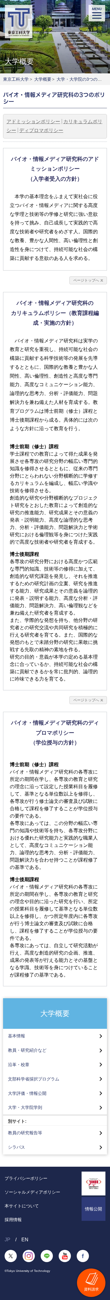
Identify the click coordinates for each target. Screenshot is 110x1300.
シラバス (16, 1147)
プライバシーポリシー (26, 1178)
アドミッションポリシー (33, 121)
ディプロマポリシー (41, 130)
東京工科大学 (16, 79)
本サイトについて (22, 1205)
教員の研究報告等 (25, 1132)
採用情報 (13, 1219)
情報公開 (93, 1208)
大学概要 (42, 79)
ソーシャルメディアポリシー (32, 1192)
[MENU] (97, 13)
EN (24, 1239)
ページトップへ (86, 280)
